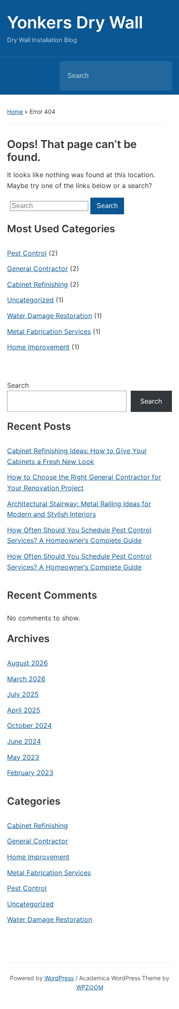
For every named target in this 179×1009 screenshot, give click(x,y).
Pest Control (27, 253)
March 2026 (26, 679)
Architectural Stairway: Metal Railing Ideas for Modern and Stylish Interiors (79, 509)
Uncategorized (30, 300)
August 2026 (27, 663)
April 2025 (23, 710)
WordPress (59, 977)
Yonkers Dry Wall (75, 22)
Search (158, 76)
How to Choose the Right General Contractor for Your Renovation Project (84, 482)
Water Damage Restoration (49, 315)
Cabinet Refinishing (37, 284)
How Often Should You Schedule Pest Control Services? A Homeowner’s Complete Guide (79, 535)
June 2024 (24, 741)
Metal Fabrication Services (49, 331)
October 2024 (29, 725)
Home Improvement (38, 347)
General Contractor (37, 268)
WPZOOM (89, 987)
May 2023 (23, 757)
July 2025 (23, 694)
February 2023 (30, 772)
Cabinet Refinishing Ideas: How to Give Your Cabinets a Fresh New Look (77, 456)
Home (15, 111)
